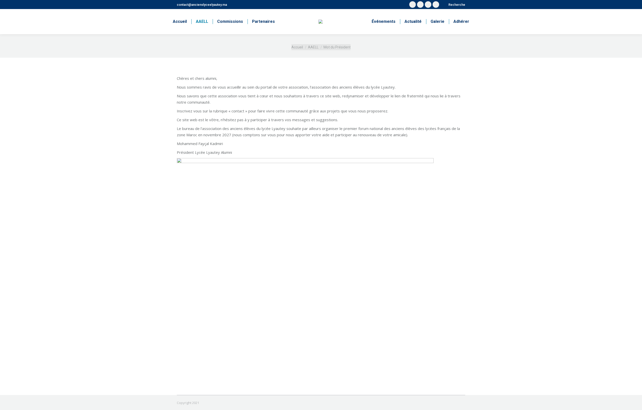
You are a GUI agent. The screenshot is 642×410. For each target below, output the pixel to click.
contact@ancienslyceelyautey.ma (202, 5)
